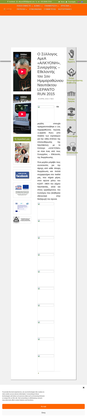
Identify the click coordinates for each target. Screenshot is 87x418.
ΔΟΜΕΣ (37, 6)
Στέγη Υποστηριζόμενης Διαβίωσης (75, 80)
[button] (83, 387)
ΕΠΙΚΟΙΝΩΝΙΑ (35, 9)
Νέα (52, 99)
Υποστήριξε (71, 2)
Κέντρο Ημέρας (71, 100)
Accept (43, 406)
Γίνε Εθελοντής (71, 119)
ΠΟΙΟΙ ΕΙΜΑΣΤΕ (24, 6)
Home (62, 2)
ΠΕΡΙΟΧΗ (21, 9)
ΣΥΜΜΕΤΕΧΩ (50, 9)
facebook (11, 1)
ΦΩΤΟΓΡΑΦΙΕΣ (65, 9)
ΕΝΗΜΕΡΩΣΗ (51, 6)
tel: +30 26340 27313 (44, 1)
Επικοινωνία (72, 153)
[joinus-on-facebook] (22, 175)
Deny (44, 413)
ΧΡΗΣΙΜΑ (65, 6)
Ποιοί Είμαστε (71, 60)
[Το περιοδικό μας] (22, 153)
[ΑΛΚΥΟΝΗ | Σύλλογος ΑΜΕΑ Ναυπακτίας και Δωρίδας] (7, 9)
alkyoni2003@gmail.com (26, 1)
